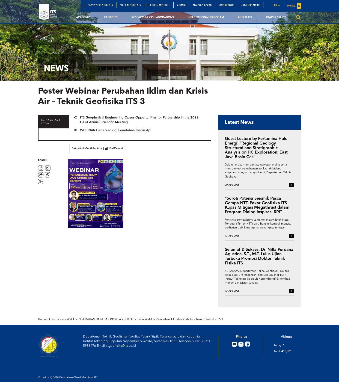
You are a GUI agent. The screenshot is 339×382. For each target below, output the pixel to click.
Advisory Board (202, 5)
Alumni (181, 5)
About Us (245, 17)
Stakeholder (226, 5)
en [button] (276, 5)
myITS (291, 6)
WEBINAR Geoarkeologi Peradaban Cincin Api (115, 130)
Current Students (130, 5)
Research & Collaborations (152, 17)
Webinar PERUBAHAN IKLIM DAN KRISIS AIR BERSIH (100, 319)
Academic (83, 17)
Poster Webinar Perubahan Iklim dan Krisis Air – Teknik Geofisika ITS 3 (180, 319)
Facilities (111, 17)
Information (56, 319)
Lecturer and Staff (159, 5)
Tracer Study (276, 17)
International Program (206, 17)
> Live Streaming (250, 5)
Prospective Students (100, 5)
